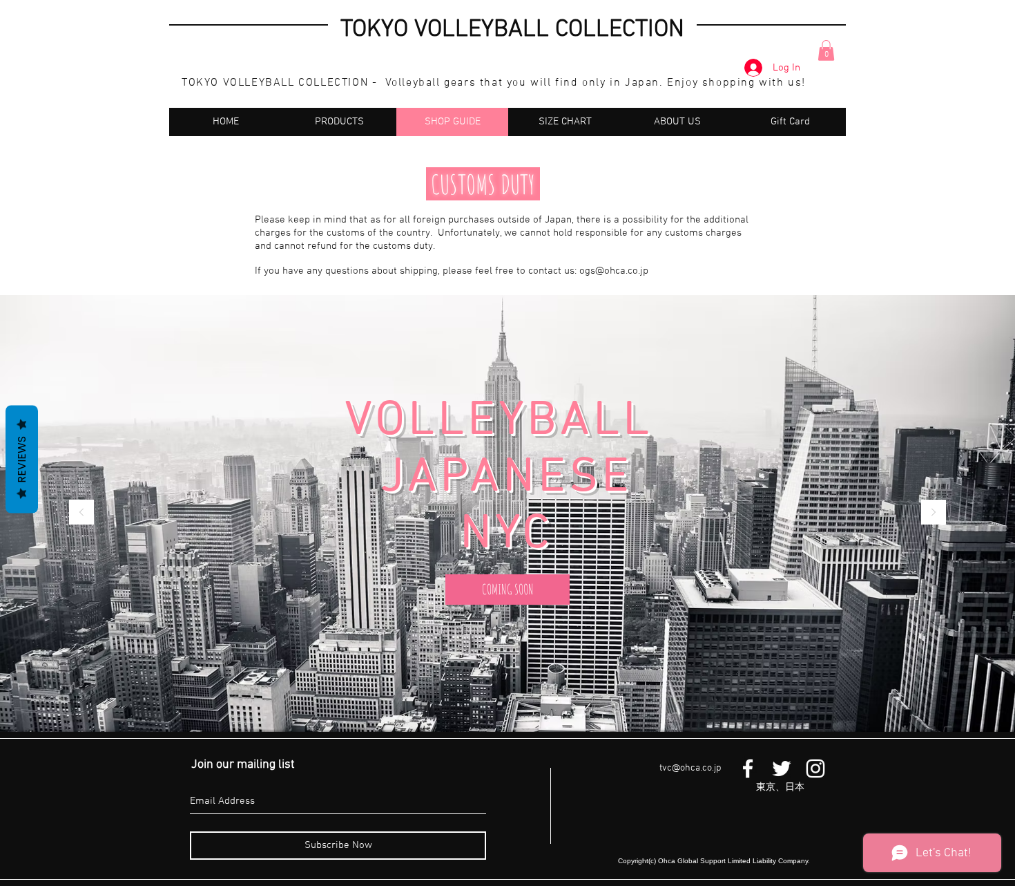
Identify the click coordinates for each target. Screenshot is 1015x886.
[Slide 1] (501, 697)
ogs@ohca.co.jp (613, 271)
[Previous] (81, 513)
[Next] (933, 513)
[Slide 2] (514, 697)
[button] (826, 50)
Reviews (22, 459)
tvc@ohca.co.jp (690, 768)
